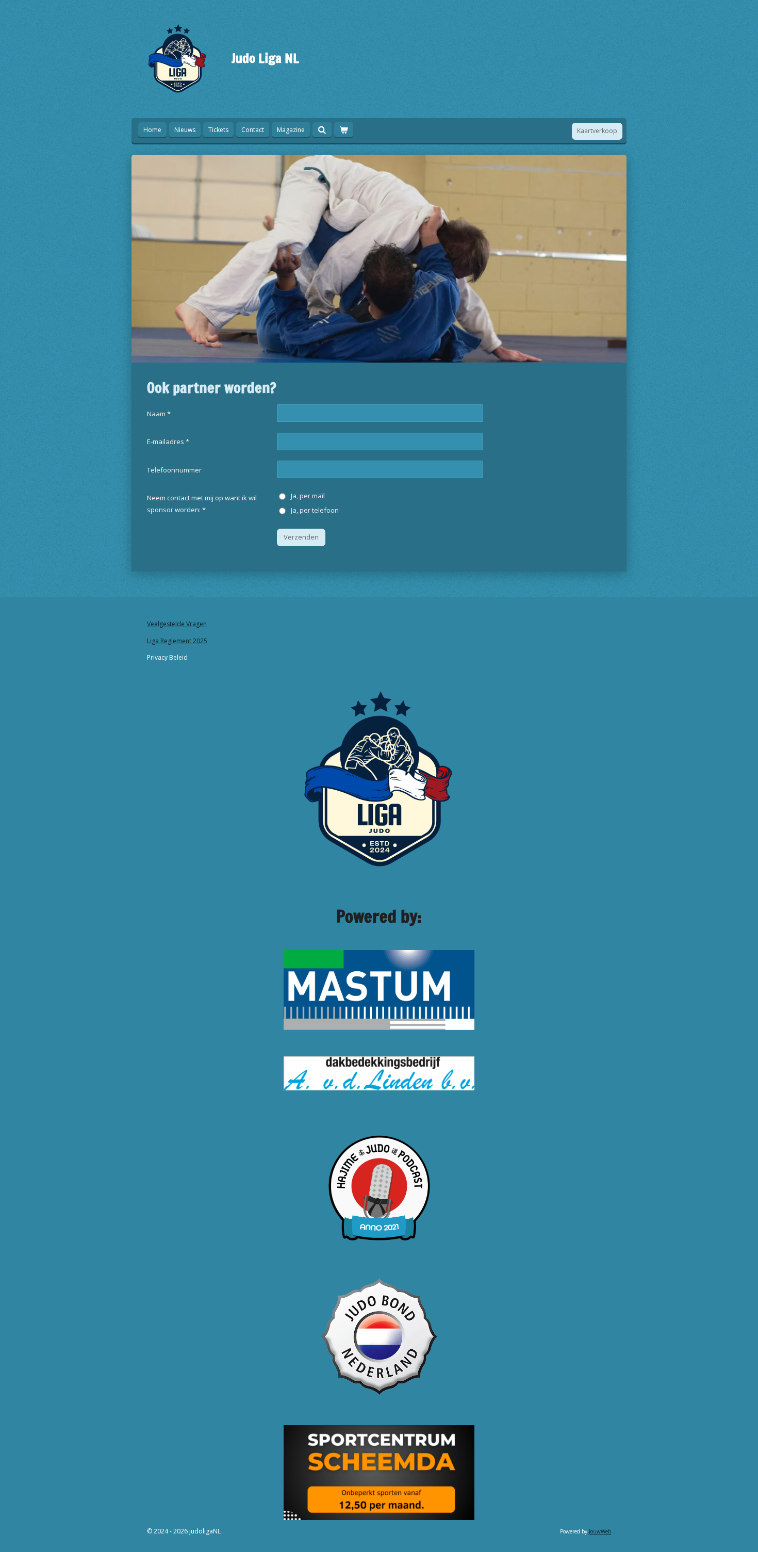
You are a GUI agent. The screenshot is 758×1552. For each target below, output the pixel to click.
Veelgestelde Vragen (177, 623)
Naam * (159, 413)
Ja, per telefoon (315, 510)
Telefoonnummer (174, 470)
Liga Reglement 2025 (177, 640)
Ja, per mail (308, 495)
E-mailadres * (168, 441)
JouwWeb (600, 1531)
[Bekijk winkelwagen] (343, 129)
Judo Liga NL (265, 58)
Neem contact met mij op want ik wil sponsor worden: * (202, 503)
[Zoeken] (322, 129)
